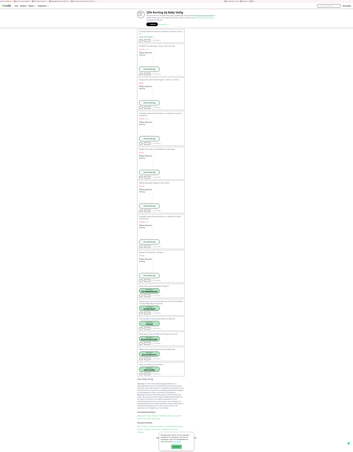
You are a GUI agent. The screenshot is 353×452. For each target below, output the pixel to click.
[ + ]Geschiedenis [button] (156, 40)
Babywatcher (141, 416)
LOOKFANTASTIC (171, 426)
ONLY (139, 426)
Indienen (153, 24)
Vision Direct (156, 429)
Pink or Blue (147, 419)
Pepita (149, 416)
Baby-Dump (156, 419)
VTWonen (140, 432)
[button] (141, 40)
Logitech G (161, 426)
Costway (140, 429)
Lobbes (178, 416)
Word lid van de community (203, 16)
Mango (180, 426)
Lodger (139, 419)
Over (158, 438)
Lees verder (177, 442)
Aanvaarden (176, 447)
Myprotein (147, 429)
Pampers (155, 416)
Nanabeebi (163, 416)
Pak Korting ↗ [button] (149, 69)
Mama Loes (171, 416)
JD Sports (145, 426)
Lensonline (152, 426)
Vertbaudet (165, 429)
